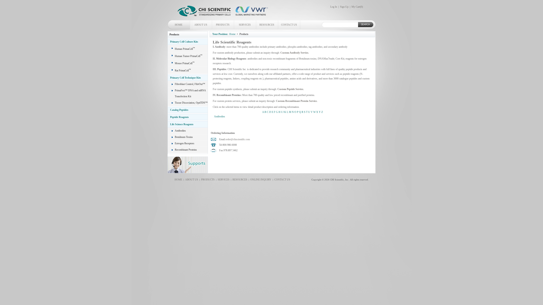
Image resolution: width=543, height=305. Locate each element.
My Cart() (357, 6)
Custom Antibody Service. (294, 52)
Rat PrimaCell (183, 70)
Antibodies (180, 130)
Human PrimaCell (185, 48)
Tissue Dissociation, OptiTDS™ (191, 102)
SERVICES (245, 24)
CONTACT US (289, 24)
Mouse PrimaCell (185, 63)
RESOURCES (266, 24)
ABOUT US (200, 24)
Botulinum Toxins (184, 137)
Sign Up (344, 6)
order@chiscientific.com (237, 139)
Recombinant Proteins (186, 149)
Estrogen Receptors (184, 143)
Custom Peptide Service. (290, 89)
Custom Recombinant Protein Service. (296, 101)
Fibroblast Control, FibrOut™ (190, 84)
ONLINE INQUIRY (260, 179)
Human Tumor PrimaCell (188, 56)
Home (232, 34)
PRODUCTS (223, 24)
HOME (178, 24)
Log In (333, 6)
